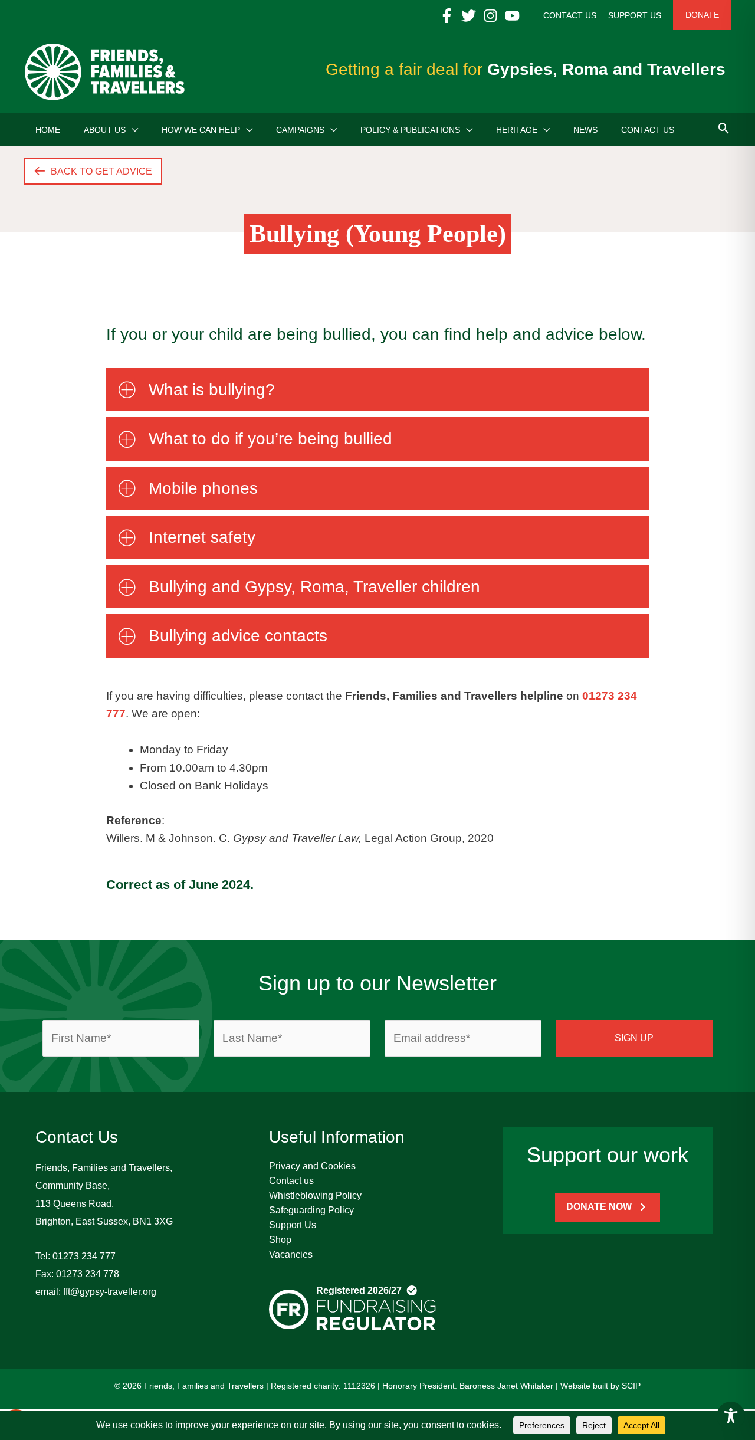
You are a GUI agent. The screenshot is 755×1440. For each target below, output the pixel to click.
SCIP (631, 1385)
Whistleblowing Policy (315, 1195)
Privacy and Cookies (312, 1166)
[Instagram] (490, 15)
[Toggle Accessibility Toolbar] (730, 1415)
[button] (132, 130)
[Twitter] (468, 15)
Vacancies (291, 1254)
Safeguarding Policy (311, 1210)
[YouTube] (512, 15)
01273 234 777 (84, 1256)
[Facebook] (446, 15)
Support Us (292, 1225)
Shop (280, 1240)
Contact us (291, 1181)
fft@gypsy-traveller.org (109, 1292)
